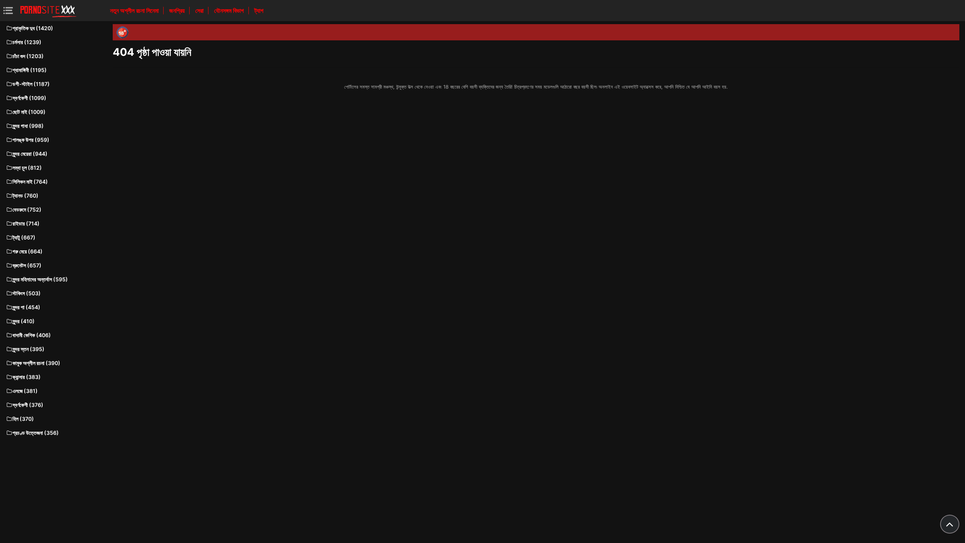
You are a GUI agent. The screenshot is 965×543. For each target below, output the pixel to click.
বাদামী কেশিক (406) (31, 335)
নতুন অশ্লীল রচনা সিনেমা (135, 10)
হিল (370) (23, 419)
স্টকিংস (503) (26, 293)
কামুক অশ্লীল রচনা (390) (36, 363)
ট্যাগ (258, 10)
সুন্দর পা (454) (26, 307)
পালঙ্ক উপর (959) (30, 140)
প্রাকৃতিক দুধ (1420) (32, 28)
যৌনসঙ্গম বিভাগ (229, 10)
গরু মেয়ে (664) (27, 251)
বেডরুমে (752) (26, 209)
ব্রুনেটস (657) (26, 265)
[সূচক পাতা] (48, 10)
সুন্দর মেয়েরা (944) (29, 153)
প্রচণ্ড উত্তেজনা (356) (35, 432)
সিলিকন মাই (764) (30, 181)
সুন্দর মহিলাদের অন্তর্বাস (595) (40, 279)
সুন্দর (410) (23, 321)
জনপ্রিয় (177, 10)
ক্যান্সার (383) (26, 377)
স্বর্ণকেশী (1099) (29, 98)
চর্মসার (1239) (26, 42)
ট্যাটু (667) (23, 237)
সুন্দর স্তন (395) (28, 349)
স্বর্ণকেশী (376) (27, 405)
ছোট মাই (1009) (29, 112)
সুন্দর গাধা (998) (28, 126)
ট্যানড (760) (25, 195)
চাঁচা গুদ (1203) (28, 56)
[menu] (8, 10)
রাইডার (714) (26, 223)
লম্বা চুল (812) (27, 167)
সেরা (200, 10)
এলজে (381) (25, 391)
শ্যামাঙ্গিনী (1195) (29, 70)
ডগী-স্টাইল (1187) (31, 84)
